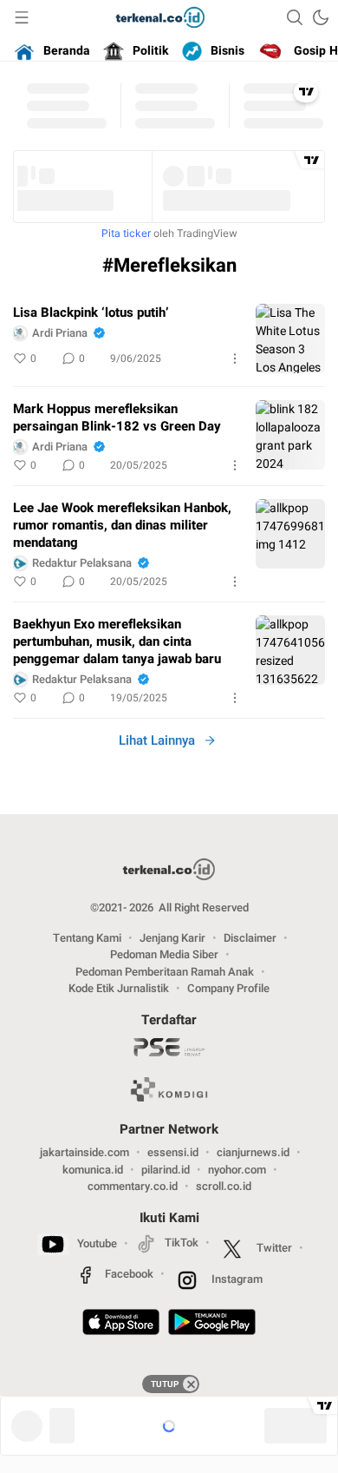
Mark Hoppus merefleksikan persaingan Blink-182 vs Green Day (117, 417)
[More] (235, 358)
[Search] (295, 17)
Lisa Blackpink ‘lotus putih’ (91, 312)
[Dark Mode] (321, 17)
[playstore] (212, 1324)
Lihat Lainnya (157, 740)
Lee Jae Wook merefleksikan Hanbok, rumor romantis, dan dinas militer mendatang (122, 525)
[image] (290, 338)
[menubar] (21, 17)
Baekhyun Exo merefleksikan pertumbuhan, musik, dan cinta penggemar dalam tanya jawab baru (117, 641)
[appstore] (120, 1324)
